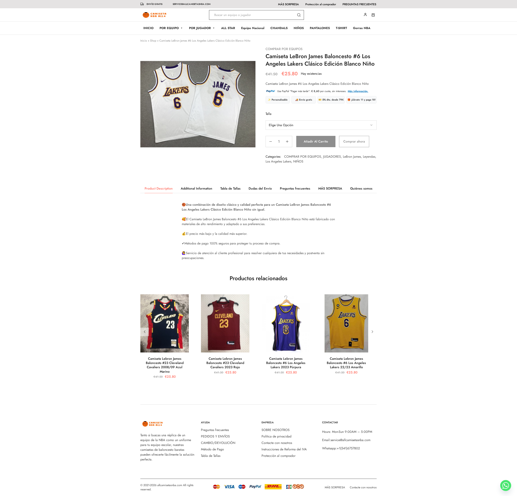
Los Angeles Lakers (278, 161)
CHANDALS (279, 28)
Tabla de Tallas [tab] (230, 188)
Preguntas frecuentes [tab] (295, 188)
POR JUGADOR (200, 28)
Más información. (358, 91)
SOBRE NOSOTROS (276, 430)
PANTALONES (320, 28)
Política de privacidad (276, 436)
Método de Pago (212, 449)
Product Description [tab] (159, 188)
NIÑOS (299, 28)
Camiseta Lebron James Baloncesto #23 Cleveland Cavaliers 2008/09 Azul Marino (165, 365)
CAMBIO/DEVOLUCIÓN (218, 442)
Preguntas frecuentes (215, 430)
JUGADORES (332, 156)
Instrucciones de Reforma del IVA (284, 449)
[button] (372, 332)
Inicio (143, 41)
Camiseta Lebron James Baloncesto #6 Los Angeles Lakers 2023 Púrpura (285, 363)
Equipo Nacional (252, 28)
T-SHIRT (341, 28)
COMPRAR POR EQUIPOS (284, 49)
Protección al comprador (320, 4)
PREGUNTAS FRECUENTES (359, 4)
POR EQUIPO (169, 28)
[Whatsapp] (505, 485)
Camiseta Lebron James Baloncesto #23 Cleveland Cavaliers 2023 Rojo (225, 363)
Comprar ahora (354, 141)
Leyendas (369, 156)
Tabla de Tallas (210, 455)
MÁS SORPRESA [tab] (330, 188)
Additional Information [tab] (196, 188)
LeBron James (352, 156)
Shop (153, 41)
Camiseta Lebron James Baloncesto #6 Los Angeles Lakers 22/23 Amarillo (346, 363)
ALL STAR (228, 28)
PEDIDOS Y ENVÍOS (215, 436)
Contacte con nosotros (277, 442)
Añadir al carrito (316, 141)
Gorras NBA (361, 28)
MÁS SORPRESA (288, 4)
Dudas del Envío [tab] (260, 188)
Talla (268, 113)
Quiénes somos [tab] (361, 188)
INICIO (148, 28)
